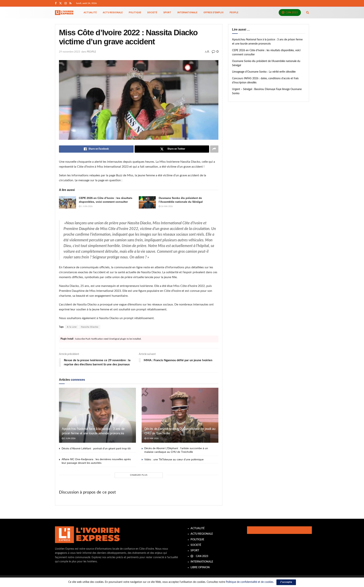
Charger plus (138, 475)
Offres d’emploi (213, 12)
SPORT (167, 12)
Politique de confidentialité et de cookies (249, 582)
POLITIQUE (135, 12)
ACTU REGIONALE (113, 12)
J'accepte (286, 582)
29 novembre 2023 (69, 52)
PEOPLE (234, 12)
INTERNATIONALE (187, 12)
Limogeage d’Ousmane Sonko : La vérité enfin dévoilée (264, 72)
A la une (72, 327)
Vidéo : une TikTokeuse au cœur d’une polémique (174, 459)
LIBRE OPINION (200, 567)
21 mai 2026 (152, 438)
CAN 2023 (291, 12)
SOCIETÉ (152, 12)
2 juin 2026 (69, 438)
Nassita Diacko (89, 327)
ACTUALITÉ (90, 12)
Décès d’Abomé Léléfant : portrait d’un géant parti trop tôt (96, 448)
